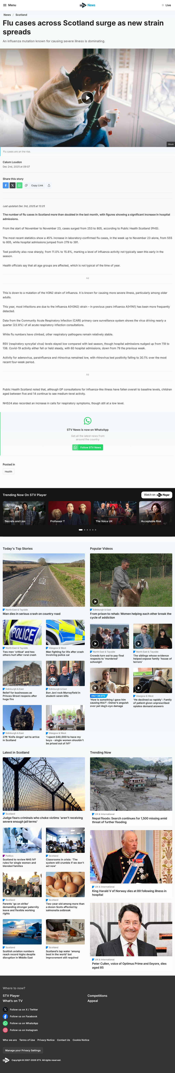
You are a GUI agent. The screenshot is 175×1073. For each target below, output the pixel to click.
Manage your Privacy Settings (23, 1050)
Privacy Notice (46, 1039)
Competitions (97, 995)
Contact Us (63, 1039)
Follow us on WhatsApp (24, 1023)
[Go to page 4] (90, 530)
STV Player (11, 995)
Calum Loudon (12, 162)
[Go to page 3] (87, 530)
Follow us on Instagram (24, 1030)
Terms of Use (27, 1039)
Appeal (93, 1001)
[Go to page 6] (95, 530)
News (7, 14)
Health (8, 471)
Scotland (21, 14)
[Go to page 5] (92, 530)
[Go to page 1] (81, 530)
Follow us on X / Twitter (24, 1009)
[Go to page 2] (84, 530)
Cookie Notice (81, 1039)
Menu (12, 5)
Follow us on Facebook (23, 1016)
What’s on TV (13, 1001)
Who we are (10, 1039)
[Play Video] (87, 97)
